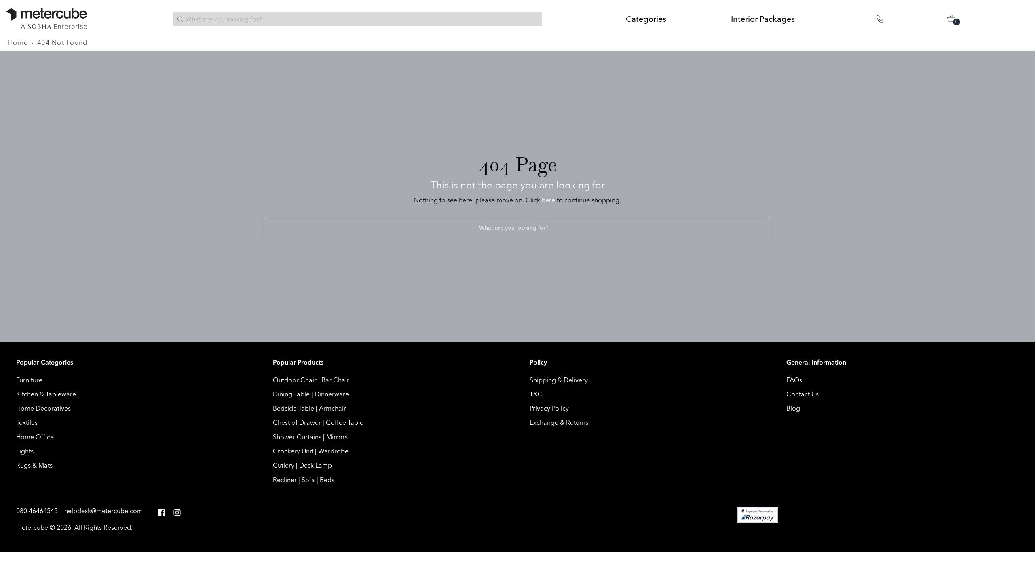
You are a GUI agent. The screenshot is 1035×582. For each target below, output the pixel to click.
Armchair (332, 408)
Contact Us (802, 394)
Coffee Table (344, 422)
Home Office (35, 437)
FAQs (794, 380)
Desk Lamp (315, 465)
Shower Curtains (297, 437)
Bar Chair (335, 380)
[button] (161, 512)
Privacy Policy (549, 408)
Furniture (29, 380)
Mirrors (337, 437)
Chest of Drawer (297, 422)
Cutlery (283, 465)
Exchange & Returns (559, 422)
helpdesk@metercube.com (103, 511)
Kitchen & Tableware (46, 394)
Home (18, 42)
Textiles (27, 422)
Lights (25, 451)
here (548, 200)
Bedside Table (293, 408)
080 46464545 (37, 511)
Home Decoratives (43, 408)
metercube (32, 527)
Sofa (308, 480)
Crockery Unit (293, 451)
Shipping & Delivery (559, 380)
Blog (793, 408)
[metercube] (46, 19)
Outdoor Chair (295, 380)
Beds (327, 480)
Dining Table (291, 394)
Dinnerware (332, 394)
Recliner (285, 480)
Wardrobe (333, 451)
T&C (536, 394)
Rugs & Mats (34, 465)
